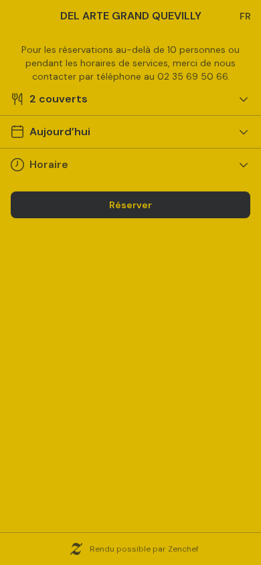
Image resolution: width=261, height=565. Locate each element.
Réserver (130, 205)
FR (245, 16)
